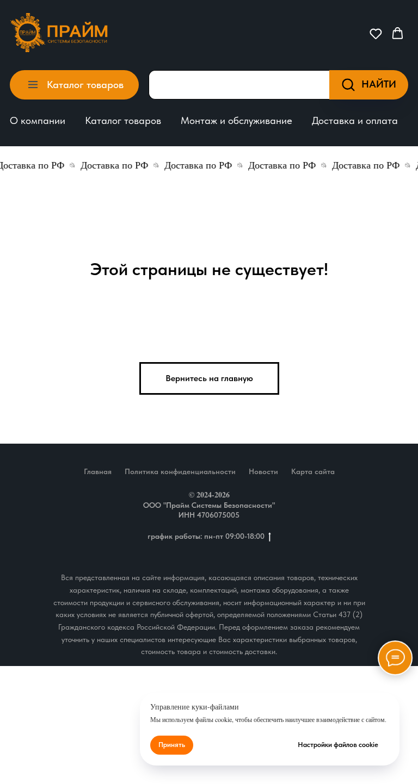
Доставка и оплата (355, 120)
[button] (376, 33)
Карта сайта (313, 471)
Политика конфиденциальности (180, 471)
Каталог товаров (123, 120)
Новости (263, 471)
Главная (98, 471)
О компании (37, 120)
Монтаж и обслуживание (236, 120)
